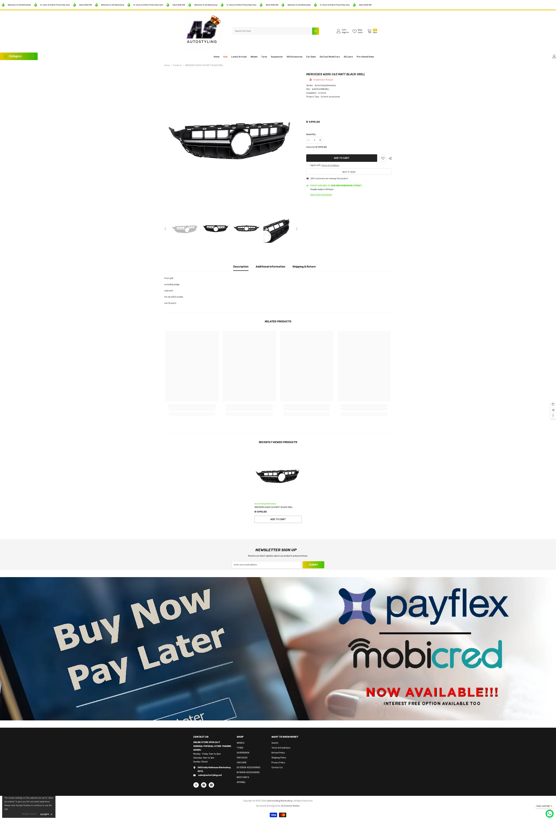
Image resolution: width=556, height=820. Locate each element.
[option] (231, 138)
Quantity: (311, 134)
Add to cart (341, 158)
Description (240, 266)
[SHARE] (389, 158)
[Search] (275, 31)
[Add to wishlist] (383, 158)
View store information (321, 194)
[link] (191, 409)
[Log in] (554, 56)
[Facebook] (196, 785)
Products (177, 65)
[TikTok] (211, 785)
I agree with (315, 165)
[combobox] (272, 31)
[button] (165, 229)
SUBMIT (313, 564)
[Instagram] (203, 785)
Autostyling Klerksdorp (325, 85)
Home (167, 65)
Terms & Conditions (330, 165)
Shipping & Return (304, 266)
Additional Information (270, 266)
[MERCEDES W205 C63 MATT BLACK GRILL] (278, 475)
